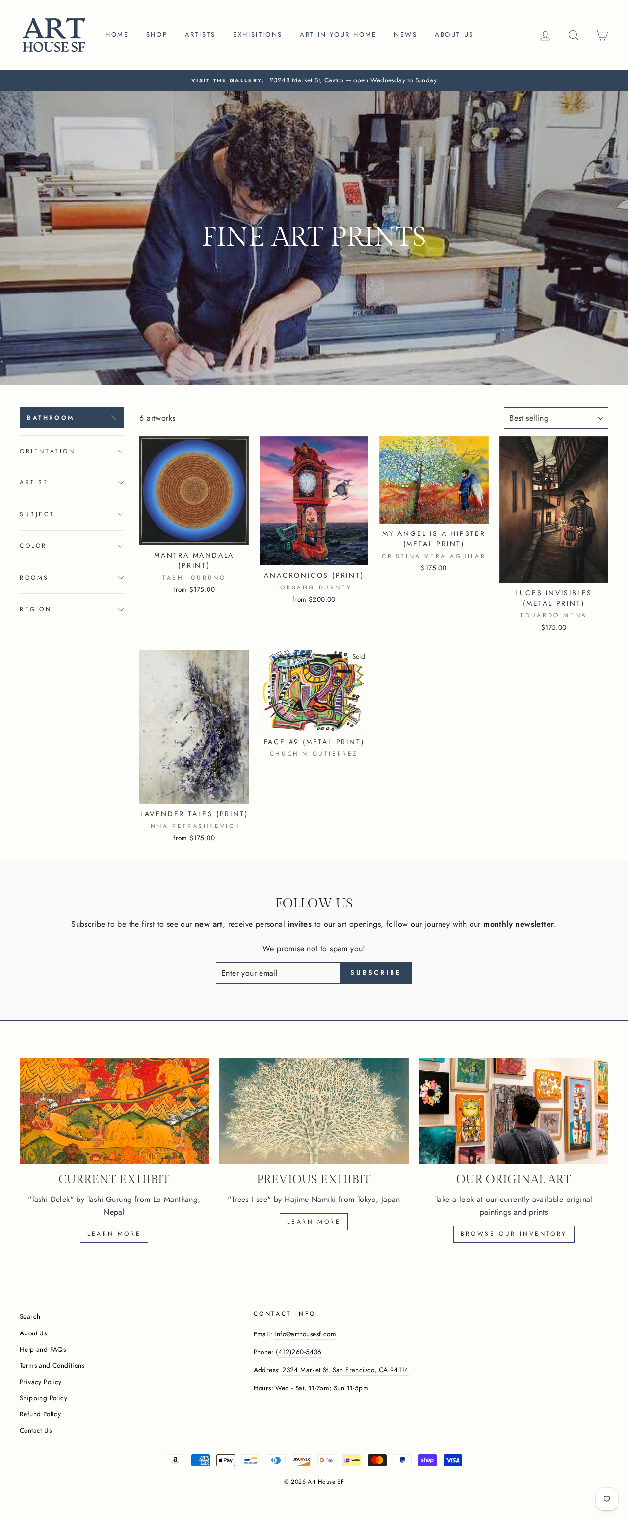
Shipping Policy (43, 1398)
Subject (37, 514)
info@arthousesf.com (305, 1334)
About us (454, 34)
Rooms (34, 577)
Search (30, 1316)
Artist (34, 482)
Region (36, 609)
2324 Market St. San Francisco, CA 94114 (345, 1370)
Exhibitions (258, 34)
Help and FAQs (43, 1349)
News (405, 34)
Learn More (313, 1221)
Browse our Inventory (514, 1233)
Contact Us (36, 1430)
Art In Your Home (338, 34)
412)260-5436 (300, 1352)
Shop (156, 34)
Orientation (48, 451)
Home (117, 34)
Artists (200, 34)
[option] (314, 80)
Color (33, 545)
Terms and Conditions (52, 1365)
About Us (33, 1333)
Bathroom (51, 417)
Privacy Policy (41, 1382)
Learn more (114, 1233)
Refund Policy (40, 1414)
